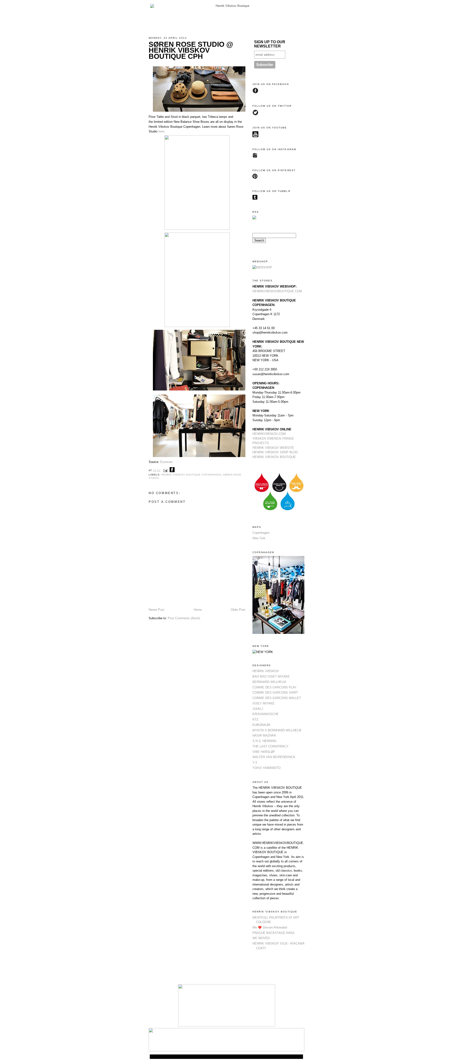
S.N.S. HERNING (264, 741)
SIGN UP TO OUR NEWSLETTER (269, 44)
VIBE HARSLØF (263, 752)
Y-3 (254, 762)
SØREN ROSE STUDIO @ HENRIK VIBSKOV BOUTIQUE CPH (191, 50)
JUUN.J (257, 709)
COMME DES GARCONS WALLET (276, 698)
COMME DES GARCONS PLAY (274, 687)
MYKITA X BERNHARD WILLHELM (276, 730)
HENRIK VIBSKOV (265, 671)
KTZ (255, 719)
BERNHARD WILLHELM (269, 682)
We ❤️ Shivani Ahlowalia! (269, 927)
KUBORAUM (261, 725)
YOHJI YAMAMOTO (266, 768)
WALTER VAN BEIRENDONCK (273, 757)
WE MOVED (261, 938)
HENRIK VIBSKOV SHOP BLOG (275, 452)
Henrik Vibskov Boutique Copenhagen (191, 474)
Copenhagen (260, 532)
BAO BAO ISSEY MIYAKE (271, 676)
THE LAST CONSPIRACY (270, 746)
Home (198, 609)
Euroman (166, 462)
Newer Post (156, 609)
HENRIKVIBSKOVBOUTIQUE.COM (277, 291)
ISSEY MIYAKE (263, 703)
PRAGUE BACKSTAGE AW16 (273, 933)
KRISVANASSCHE (265, 714)
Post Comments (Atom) (184, 618)
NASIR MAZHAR (264, 735)
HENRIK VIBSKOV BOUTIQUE (274, 457)
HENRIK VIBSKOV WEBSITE (273, 447)
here (161, 131)
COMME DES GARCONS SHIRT (275, 692)
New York (258, 538)
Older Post (238, 609)
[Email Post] (165, 470)
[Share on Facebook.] (172, 470)
